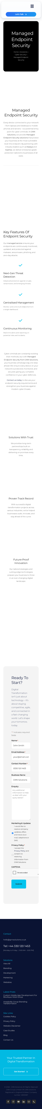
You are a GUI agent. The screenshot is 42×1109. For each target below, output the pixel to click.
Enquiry (14, 786)
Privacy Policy (19, 851)
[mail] (29, 1102)
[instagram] (13, 1102)
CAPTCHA (15, 867)
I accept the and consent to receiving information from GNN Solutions (21, 855)
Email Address (18, 752)
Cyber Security (20, 55)
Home (16, 52)
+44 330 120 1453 (19, 946)
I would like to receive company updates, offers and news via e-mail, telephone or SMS (21, 833)
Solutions (23, 52)
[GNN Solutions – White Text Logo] (14, 923)
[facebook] (8, 1102)
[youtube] (18, 1102)
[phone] (34, 1102)
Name (14, 740)
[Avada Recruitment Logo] (13, 5)
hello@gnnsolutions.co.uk (14, 940)
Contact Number (19, 764)
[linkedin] (24, 1102)
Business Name (18, 775)
